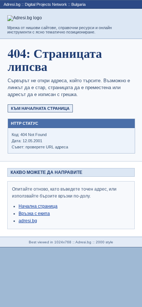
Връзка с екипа (34, 213)
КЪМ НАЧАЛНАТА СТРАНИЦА (40, 108)
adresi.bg (28, 220)
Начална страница (38, 206)
